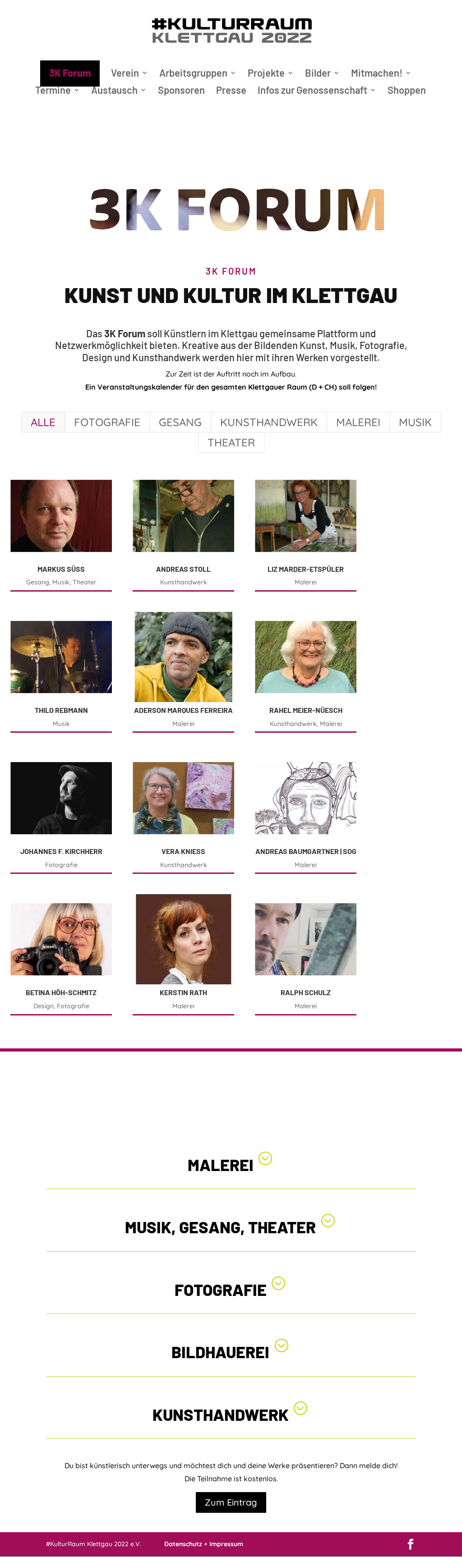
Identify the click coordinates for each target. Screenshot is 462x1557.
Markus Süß (61, 569)
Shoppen (407, 91)
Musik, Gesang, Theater (220, 1226)
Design (43, 1006)
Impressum (226, 1544)
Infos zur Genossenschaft (312, 91)
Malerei (358, 422)
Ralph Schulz (306, 992)
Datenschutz (183, 1544)
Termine (53, 91)
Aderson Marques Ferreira (183, 710)
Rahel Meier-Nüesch (305, 710)
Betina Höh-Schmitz (61, 992)
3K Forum (70, 72)
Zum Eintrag (231, 1502)
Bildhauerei (220, 1351)
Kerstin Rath (183, 992)
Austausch (114, 91)
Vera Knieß (183, 851)
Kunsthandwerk (269, 422)
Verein (125, 73)
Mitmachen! (376, 73)
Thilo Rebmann (61, 710)
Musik (415, 422)
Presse (231, 91)
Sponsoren (181, 91)
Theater (231, 442)
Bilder (318, 73)
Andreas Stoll (183, 569)
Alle (43, 422)
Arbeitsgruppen (193, 73)
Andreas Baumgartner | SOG (305, 851)
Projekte (266, 73)
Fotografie (107, 422)
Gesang (180, 422)
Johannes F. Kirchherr (61, 851)
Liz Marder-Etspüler (306, 569)
